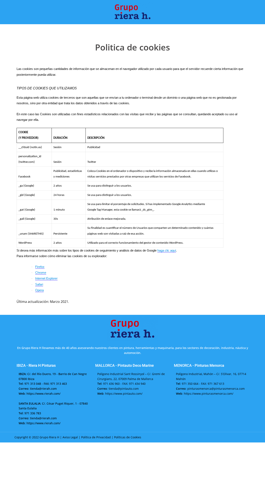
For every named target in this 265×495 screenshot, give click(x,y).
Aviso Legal (70, 437)
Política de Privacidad (96, 437)
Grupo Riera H (49, 437)
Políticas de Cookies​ (127, 437)
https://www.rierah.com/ (43, 394)
